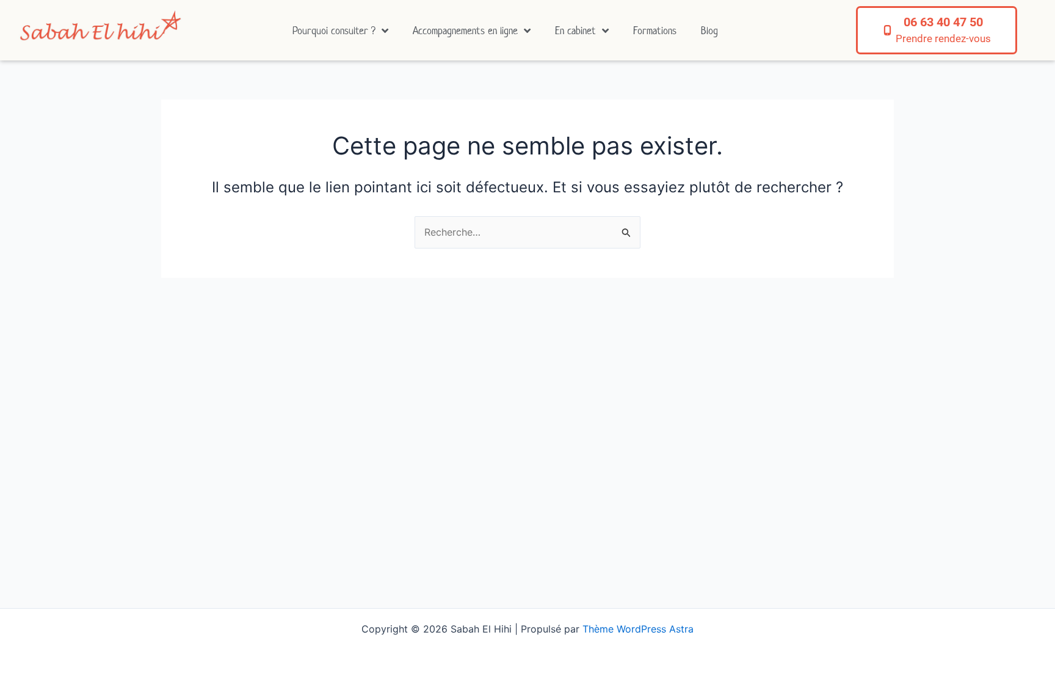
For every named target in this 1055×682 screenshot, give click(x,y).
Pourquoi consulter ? (333, 30)
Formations (654, 30)
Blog (709, 30)
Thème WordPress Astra (638, 629)
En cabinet (575, 30)
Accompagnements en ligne (465, 30)
